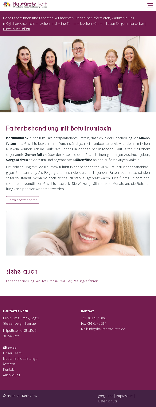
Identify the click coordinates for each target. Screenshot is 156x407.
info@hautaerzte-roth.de (106, 329)
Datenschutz (107, 401)
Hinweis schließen (16, 28)
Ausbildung (11, 375)
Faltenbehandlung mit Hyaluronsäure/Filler (38, 281)
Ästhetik (9, 364)
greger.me (105, 395)
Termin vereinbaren (22, 200)
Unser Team (12, 353)
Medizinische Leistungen (21, 358)
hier (131, 23)
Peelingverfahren (85, 281)
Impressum (125, 395)
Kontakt (9, 369)
